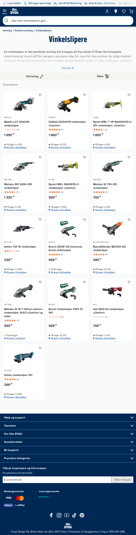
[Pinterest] (81, 515)
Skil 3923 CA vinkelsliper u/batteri (108, 311)
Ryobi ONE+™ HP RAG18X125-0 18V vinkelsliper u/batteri (112, 123)
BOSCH (52, 242)
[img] (23, 130)
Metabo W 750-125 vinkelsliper (105, 186)
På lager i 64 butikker (61, 147)
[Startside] (55, 11)
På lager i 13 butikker (61, 338)
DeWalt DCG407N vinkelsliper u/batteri (67, 123)
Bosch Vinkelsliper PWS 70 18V (66, 311)
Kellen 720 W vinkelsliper (20, 246)
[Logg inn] (107, 11)
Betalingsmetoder (14, 491)
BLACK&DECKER (100, 242)
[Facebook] (51, 515)
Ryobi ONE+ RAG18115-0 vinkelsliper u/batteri (64, 186)
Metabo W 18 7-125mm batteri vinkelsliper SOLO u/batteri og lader (23, 313)
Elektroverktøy (24, 30)
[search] (6, 20)
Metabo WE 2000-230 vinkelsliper (18, 186)
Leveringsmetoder (49, 491)
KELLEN (7, 242)
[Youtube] (66, 515)
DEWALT (52, 117)
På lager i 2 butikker (15, 338)
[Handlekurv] (131, 11)
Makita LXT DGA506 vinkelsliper (17, 123)
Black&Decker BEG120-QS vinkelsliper (109, 248)
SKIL (95, 304)
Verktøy (7, 30)
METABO (8, 179)
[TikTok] (74, 515)
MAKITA (7, 117)
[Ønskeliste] (124, 11)
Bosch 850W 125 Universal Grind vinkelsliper (65, 248)
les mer (66, 68)
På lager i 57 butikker (16, 210)
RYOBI (96, 117)
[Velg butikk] (116, 11)
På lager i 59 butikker (105, 210)
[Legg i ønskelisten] (40, 95)
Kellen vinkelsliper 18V (18, 375)
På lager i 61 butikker (105, 272)
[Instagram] (59, 515)
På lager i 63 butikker (16, 272)
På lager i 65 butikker (16, 147)
